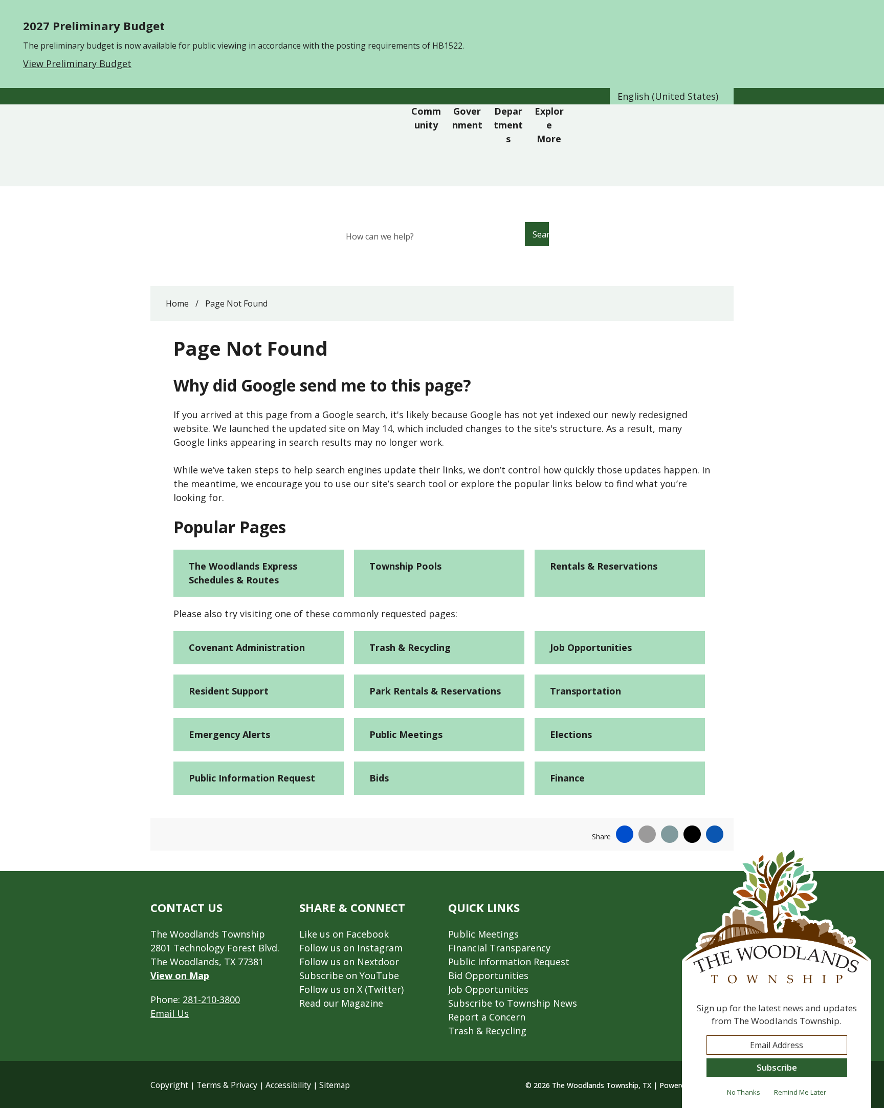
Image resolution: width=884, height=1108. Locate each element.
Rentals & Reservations (603, 566)
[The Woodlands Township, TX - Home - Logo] (282, 145)
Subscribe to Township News (512, 1003)
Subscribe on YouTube (349, 975)
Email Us (169, 1013)
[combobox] (672, 96)
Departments (508, 125)
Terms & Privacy (226, 1085)
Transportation (585, 691)
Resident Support (229, 691)
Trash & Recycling (410, 647)
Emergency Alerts (229, 734)
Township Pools (405, 566)
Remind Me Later (800, 1092)
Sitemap (334, 1085)
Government (467, 118)
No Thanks (743, 1092)
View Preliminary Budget (77, 63)
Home (177, 303)
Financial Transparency (499, 948)
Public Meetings (406, 734)
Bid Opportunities (488, 975)
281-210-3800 (211, 999)
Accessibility (288, 1085)
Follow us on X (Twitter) (351, 989)
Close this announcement (871, 11)
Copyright (169, 1085)
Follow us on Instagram (351, 948)
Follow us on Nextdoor (349, 961)
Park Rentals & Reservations (435, 691)
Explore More (549, 125)
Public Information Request (252, 778)
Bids (379, 778)
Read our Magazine (341, 1003)
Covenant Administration (247, 647)
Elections (571, 734)
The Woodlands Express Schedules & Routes (243, 573)
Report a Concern (486, 1017)
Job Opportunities (591, 647)
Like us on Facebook (344, 934)
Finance (567, 778)
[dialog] (776, 977)
